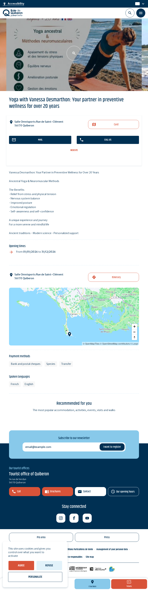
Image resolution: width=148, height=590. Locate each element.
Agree (21, 565)
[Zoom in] (134, 326)
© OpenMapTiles (91, 343)
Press (107, 537)
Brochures (55, 491)
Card (116, 124)
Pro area (41, 537)
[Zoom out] (134, 332)
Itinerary (116, 277)
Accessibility (13, 4)
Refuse (49, 565)
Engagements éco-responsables (68, 557)
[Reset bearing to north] (134, 337)
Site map (90, 557)
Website (74, 150)
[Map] (74, 316)
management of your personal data (112, 549)
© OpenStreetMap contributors (115, 343)
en (137, 4)
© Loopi (134, 343)
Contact (87, 491)
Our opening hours (125, 491)
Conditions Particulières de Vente (78, 549)
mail (40, 140)
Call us (107, 140)
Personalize (35, 577)
